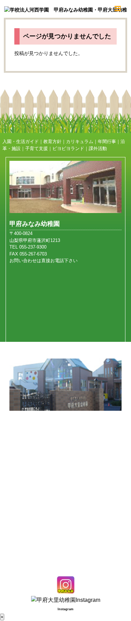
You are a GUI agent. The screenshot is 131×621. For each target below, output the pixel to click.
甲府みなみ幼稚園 (34, 223)
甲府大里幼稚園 (31, 421)
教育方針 (52, 141)
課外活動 (98, 148)
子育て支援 (36, 148)
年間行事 (107, 141)
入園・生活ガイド (20, 141)
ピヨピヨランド (68, 148)
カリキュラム (79, 141)
